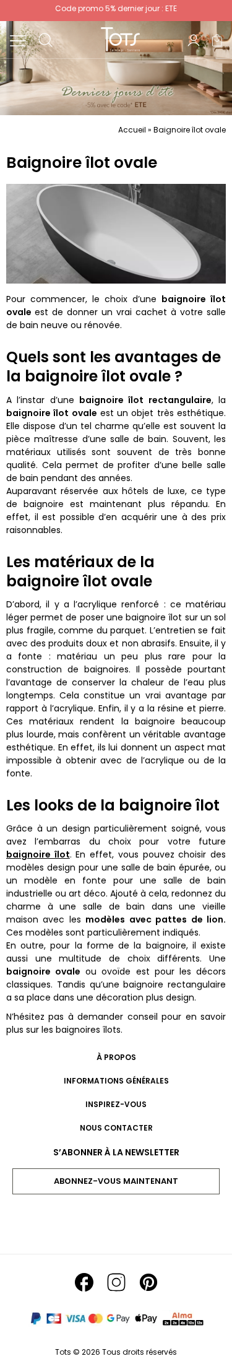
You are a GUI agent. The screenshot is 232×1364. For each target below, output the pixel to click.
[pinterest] (148, 1282)
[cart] (217, 39)
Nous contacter (116, 1128)
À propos (116, 1057)
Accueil (132, 129)
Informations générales (116, 1080)
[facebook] (84, 1282)
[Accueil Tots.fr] (120, 38)
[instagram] (116, 1282)
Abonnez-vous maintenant (116, 1181)
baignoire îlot (38, 854)
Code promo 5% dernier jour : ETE (116, 8)
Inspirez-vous (116, 1104)
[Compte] (193, 40)
